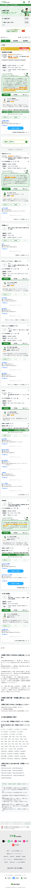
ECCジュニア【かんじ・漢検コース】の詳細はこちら (16, 320)
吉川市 (5, 748)
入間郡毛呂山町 (4, 751)
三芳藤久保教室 (5, 120)
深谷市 (9, 741)
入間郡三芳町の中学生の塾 (6, 768)
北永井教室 (4, 298)
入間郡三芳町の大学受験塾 (6, 772)
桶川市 (20, 743)
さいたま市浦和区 (4, 734)
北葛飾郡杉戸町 (17, 758)
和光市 (13, 743)
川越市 (10, 736)
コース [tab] (25, 94)
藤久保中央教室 (5, 449)
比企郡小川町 (3, 753)
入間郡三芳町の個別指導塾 (6, 777)
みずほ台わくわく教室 (7, 574)
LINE (12, 841)
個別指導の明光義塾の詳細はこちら (20, 132)
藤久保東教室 (5, 460)
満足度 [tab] (6, 94)
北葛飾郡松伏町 (24, 758)
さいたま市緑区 (19, 734)
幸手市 (21, 746)
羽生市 (2, 741)
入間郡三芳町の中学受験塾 (6, 770)
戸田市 (26, 741)
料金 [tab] (16, 94)
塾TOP (2, 6)
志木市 (9, 743)
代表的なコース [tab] (6, 117)
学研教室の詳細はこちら (22, 587)
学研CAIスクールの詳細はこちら (21, 219)
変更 (27, 18)
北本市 (27, 743)
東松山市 (17, 738)
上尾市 (13, 741)
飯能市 (5, 738)
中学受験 (3, 45)
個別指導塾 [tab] (15, 40)
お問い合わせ (12, 862)
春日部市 (21, 738)
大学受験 (19, 841)
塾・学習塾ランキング (8, 6)
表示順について (5, 37)
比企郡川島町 (9, 753)
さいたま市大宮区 (23, 729)
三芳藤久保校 (5, 629)
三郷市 (10, 746)
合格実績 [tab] (15, 117)
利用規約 (23, 856)
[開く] (28, 161)
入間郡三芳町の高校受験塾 (17, 770)
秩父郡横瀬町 (15, 753)
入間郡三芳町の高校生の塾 (17, 768)
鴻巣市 (5, 741)
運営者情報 (18, 856)
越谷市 (20, 741)
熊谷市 (13, 736)
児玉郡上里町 (23, 756)
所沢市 (2, 738)
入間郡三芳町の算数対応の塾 (18, 775)
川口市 (17, 736)
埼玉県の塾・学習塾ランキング (19, 6)
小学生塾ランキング (8, 823)
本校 (3, 244)
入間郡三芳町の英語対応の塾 (18, 772)
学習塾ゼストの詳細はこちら (21, 255)
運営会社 (6, 862)
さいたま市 (3, 729)
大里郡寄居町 (3, 758)
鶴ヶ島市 (25, 746)
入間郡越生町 (10, 751)
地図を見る (5, 125)
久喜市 (23, 743)
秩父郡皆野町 (22, 753)
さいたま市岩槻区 (4, 736)
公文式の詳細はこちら (23, 494)
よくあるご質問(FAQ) (21, 862)
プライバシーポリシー (7, 859)
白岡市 (14, 748)
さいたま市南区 (12, 734)
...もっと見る (25, 106)
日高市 (2, 748)
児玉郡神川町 (16, 756)
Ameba (9, 878)
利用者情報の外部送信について (20, 859)
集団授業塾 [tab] (25, 40)
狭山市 (25, 738)
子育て (27, 841)
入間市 (2, 743)
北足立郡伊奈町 (20, 748)
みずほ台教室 (5, 208)
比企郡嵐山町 (23, 751)
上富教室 (4, 472)
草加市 (16, 741)
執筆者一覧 (6, 856)
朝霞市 (5, 743)
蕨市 (23, 741)
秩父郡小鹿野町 (4, 756)
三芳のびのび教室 (6, 563)
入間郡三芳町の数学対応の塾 (6, 775)
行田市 (21, 736)
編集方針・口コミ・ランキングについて (14, 853)
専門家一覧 (12, 856)
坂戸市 (17, 746)
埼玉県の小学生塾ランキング (18, 823)
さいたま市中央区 (12, 731)
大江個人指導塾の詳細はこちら (21, 640)
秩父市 (24, 736)
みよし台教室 (5, 483)
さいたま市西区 (9, 729)
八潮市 (2, 746)
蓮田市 (14, 746)
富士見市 (6, 746)
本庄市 (13, 738)
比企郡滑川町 (16, 751)
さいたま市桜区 (20, 731)
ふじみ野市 (10, 748)
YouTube (17, 845)
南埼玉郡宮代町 (10, 758)
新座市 (16, 743)
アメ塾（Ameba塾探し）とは (17, 850)
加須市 (9, 738)
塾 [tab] (5, 40)
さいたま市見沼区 (4, 731)
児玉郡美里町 (10, 756)
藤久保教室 (4, 308)
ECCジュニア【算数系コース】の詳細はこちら (18, 384)
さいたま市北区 (16, 729)
